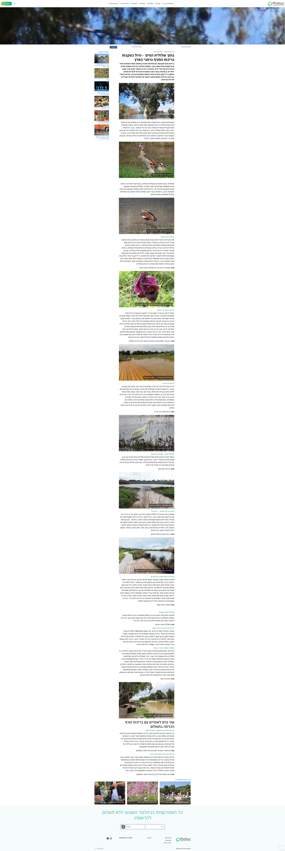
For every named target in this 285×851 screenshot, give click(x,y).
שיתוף (112, 47)
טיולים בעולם (114, 4)
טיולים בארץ (125, 4)
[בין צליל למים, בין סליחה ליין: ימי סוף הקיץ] (109, 793)
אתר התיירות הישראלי (169, 52)
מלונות (158, 4)
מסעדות (150, 4)
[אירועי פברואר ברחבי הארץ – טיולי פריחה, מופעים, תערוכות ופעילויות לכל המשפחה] (142, 793)
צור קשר (149, 837)
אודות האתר (168, 837)
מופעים (142, 4)
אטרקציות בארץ (168, 4)
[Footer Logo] (183, 839)
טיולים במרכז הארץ (157, 52)
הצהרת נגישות (167, 843)
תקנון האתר (168, 840)
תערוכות (134, 4)
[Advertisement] (185, 73)
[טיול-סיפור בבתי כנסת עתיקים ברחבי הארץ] (175, 793)
